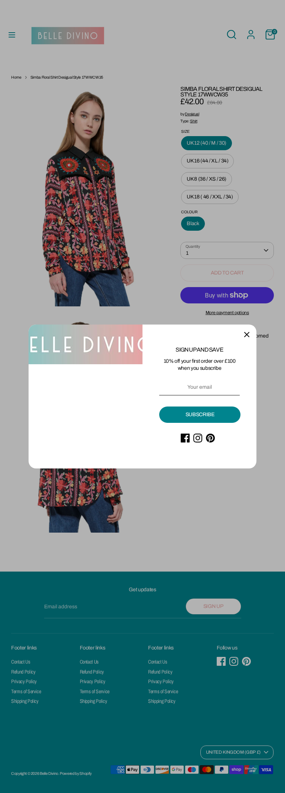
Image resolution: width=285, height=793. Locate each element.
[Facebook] (185, 438)
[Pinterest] (210, 438)
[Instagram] (197, 438)
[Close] (247, 334)
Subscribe (200, 414)
